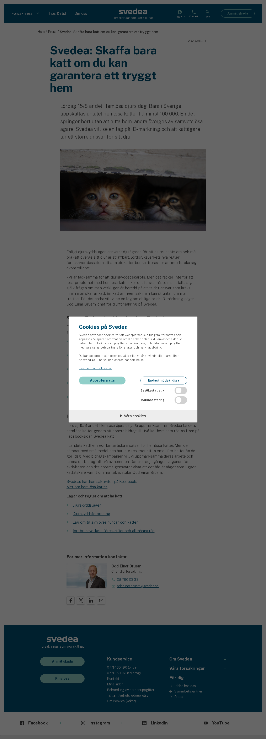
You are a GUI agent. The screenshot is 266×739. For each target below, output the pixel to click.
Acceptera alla (102, 380)
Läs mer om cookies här (95, 368)
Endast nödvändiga (164, 380)
